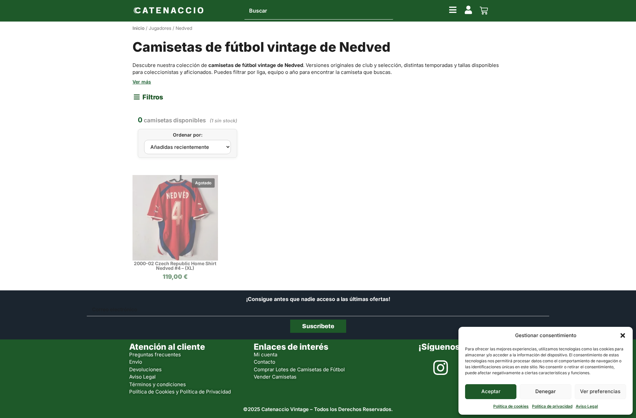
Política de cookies (511, 406)
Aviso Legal (587, 406)
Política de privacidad (552, 406)
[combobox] (318, 11)
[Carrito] (483, 10)
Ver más (141, 82)
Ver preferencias (600, 391)
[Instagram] (440, 367)
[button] (622, 335)
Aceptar (491, 391)
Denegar (545, 391)
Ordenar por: (187, 135)
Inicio (138, 28)
